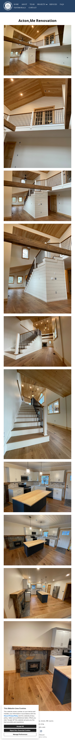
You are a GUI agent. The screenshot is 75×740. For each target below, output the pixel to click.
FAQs (62, 4)
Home (16, 4)
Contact (33, 8)
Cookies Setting (42, 737)
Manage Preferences (20, 734)
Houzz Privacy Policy (11, 716)
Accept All (20, 726)
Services (53, 4)
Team (32, 4)
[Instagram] (41, 731)
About (24, 4)
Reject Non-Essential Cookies (20, 730)
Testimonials (20, 8)
